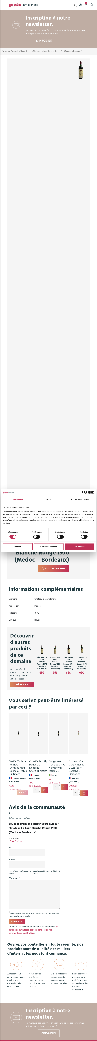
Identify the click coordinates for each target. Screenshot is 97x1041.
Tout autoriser (79, 547)
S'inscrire (44, 41)
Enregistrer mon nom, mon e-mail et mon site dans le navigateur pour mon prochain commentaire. (34, 914)
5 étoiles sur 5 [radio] (21, 841)
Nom (12, 847)
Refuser (17, 547)
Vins (22, 51)
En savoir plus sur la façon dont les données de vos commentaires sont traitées (33, 929)
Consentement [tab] (17, 499)
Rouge (28, 51)
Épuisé (22, 792)
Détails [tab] (48, 499)
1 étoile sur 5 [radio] (10, 841)
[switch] (36, 537)
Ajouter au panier (55, 568)
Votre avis (14, 878)
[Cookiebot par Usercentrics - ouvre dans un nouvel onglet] (84, 492)
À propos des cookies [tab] (80, 499)
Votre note (14, 838)
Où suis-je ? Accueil (10, 51)
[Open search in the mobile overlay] (75, 5)
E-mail (12, 859)
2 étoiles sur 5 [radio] (13, 841)
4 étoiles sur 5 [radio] (18, 841)
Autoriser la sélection (48, 547)
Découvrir (22, 684)
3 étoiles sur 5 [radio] (16, 841)
